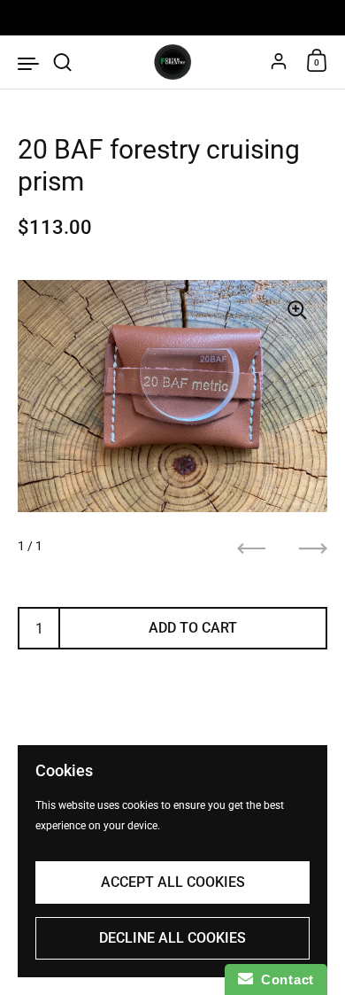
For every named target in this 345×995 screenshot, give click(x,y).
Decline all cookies (172, 937)
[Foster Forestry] (172, 62)
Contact (283, 979)
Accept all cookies (173, 882)
